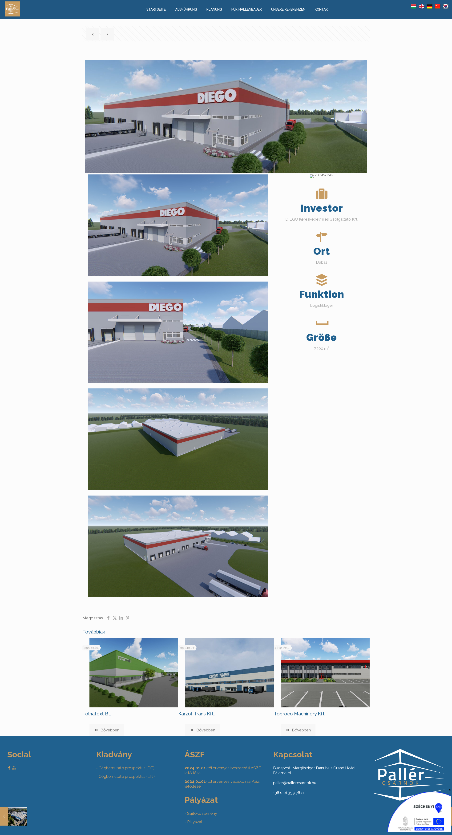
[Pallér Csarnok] (12, 15)
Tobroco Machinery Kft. (300, 714)
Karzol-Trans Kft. (196, 714)
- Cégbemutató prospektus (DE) (125, 768)
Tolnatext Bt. (96, 714)
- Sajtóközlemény (201, 813)
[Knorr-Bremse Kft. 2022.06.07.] (13, 816)
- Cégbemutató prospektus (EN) (125, 776)
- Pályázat (193, 821)
